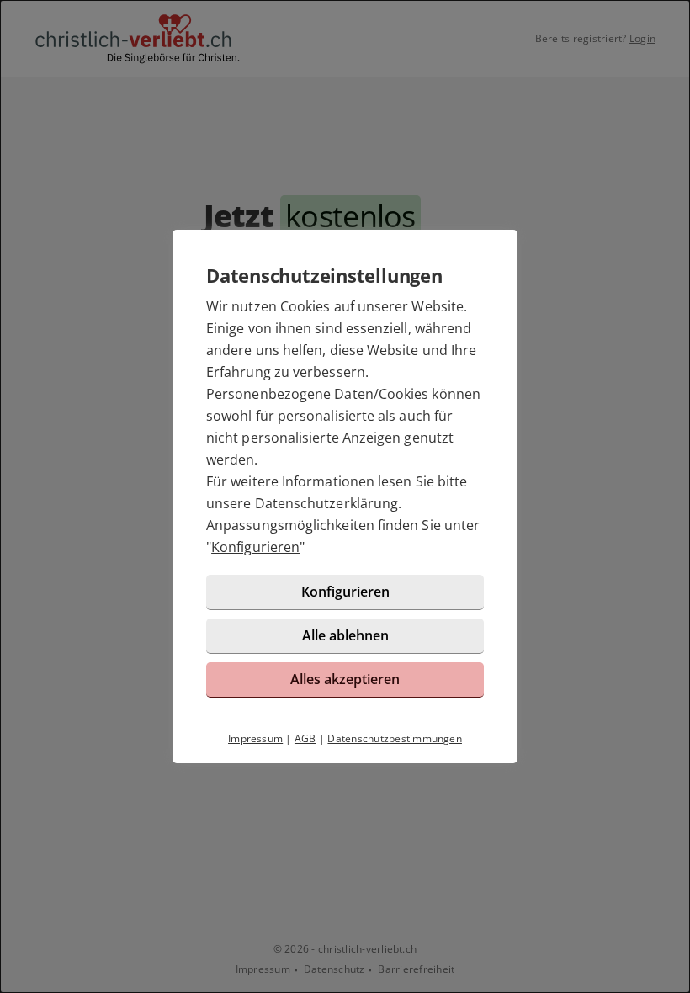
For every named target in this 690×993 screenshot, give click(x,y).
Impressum (255, 738)
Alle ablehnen (345, 635)
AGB (305, 738)
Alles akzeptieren (345, 679)
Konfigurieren (255, 547)
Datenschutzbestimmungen (394, 738)
